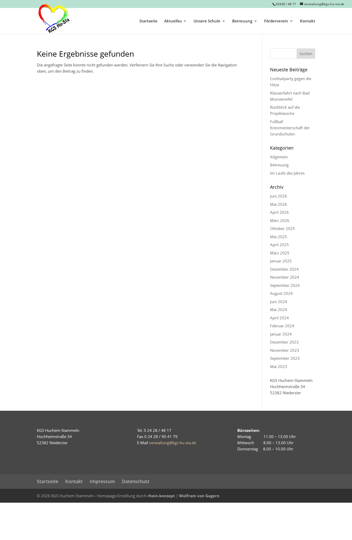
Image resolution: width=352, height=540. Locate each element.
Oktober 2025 (282, 228)
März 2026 (279, 220)
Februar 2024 (282, 325)
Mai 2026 (278, 204)
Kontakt (307, 21)
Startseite (148, 21)
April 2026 (279, 212)
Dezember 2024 (284, 269)
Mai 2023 (278, 366)
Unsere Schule (207, 21)
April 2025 (279, 244)
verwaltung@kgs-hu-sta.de (172, 442)
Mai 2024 (278, 309)
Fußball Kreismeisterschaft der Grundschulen (290, 127)
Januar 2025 (281, 260)
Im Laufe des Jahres (287, 173)
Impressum (102, 481)
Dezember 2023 (284, 342)
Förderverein (276, 21)
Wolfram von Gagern (199, 495)
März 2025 (279, 252)
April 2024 (279, 317)
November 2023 (284, 350)
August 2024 (281, 293)
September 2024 (285, 285)
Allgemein (279, 156)
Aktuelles (173, 21)
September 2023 (285, 358)
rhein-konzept (161, 495)
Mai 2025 (278, 236)
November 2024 (284, 277)
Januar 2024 (281, 334)
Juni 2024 (278, 301)
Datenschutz (135, 481)
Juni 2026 (278, 196)
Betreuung (242, 21)
